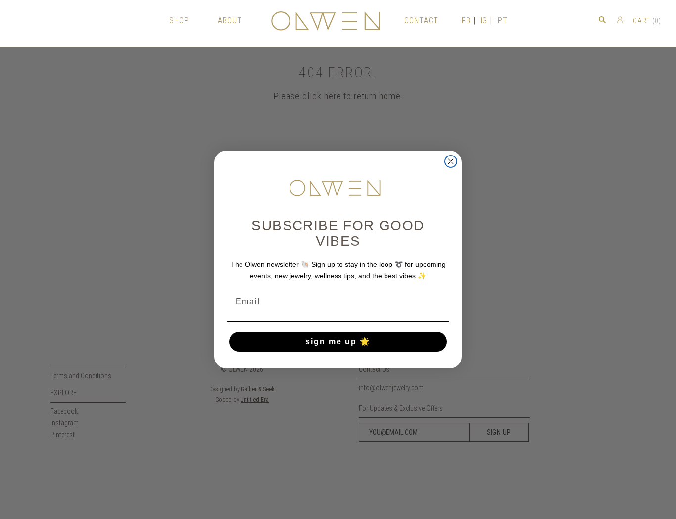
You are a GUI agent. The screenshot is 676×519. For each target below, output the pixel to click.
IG (484, 20)
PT (503, 20)
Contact (421, 20)
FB (466, 20)
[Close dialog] (451, 161)
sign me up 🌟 (338, 341)
